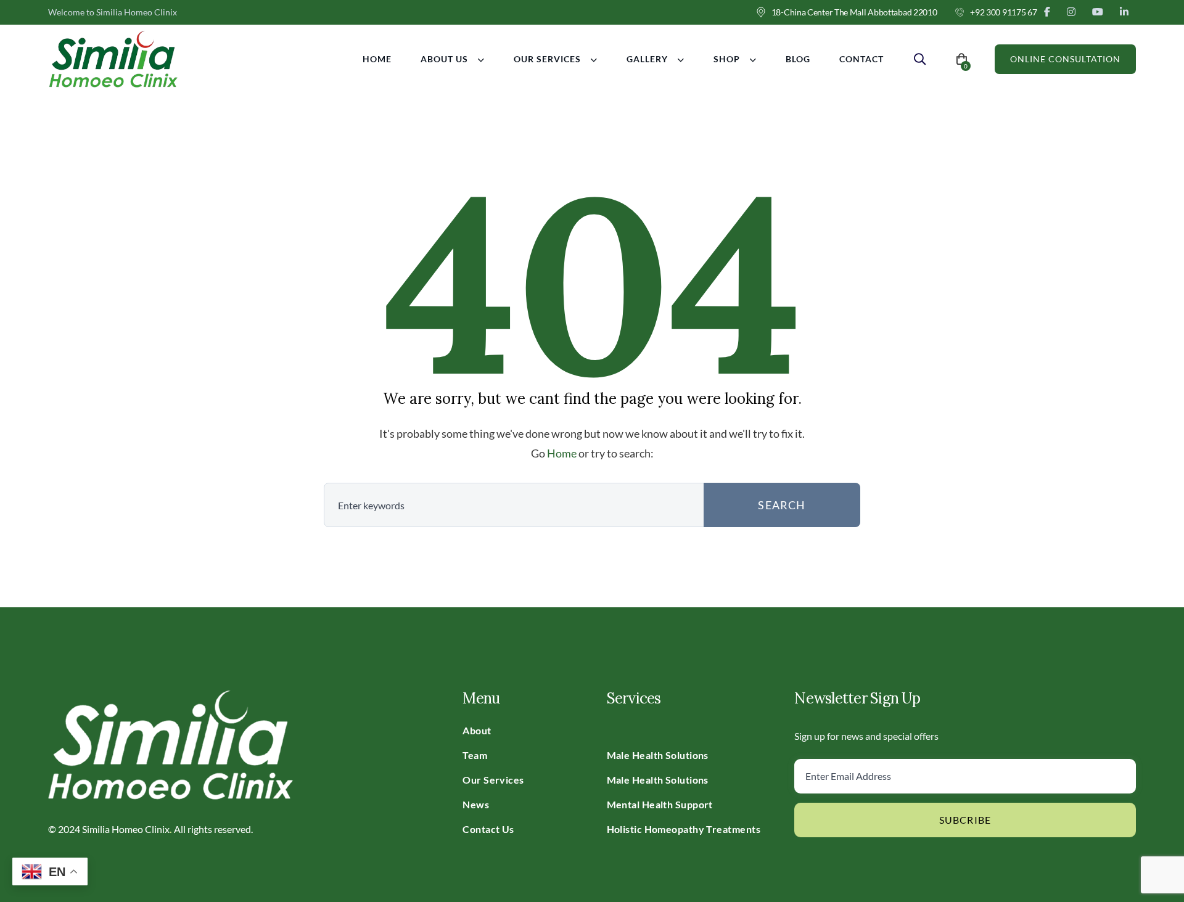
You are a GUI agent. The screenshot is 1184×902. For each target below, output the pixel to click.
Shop (726, 59)
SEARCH (781, 505)
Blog (798, 59)
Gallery (647, 59)
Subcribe (965, 820)
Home (377, 59)
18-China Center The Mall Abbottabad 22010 (854, 12)
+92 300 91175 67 (1003, 12)
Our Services (547, 59)
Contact (861, 59)
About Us (444, 59)
